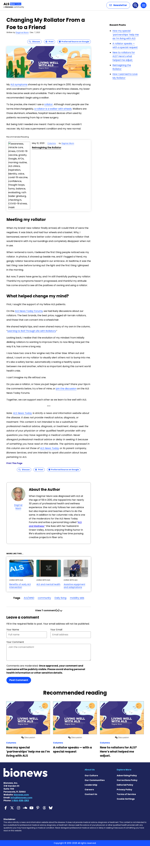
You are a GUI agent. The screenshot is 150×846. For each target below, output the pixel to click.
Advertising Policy (127, 775)
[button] (118, 5)
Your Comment (15, 642)
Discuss (35, 41)
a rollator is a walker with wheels (53, 108)
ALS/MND (29, 598)
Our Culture (91, 775)
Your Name (12, 629)
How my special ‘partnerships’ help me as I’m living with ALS (125, 34)
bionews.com (21, 794)
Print (50, 41)
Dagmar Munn (22, 32)
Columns (51, 143)
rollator (48, 104)
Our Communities (95, 780)
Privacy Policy (124, 789)
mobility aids (77, 598)
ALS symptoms (18, 84)
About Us (90, 769)
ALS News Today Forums (29, 311)
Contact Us (91, 794)
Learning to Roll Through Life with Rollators (31, 331)
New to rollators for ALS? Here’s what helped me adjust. (123, 56)
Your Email (56, 629)
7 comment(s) (47, 610)
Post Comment (18, 680)
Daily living (60, 598)
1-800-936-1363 (20, 800)
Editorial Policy (125, 784)
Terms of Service (126, 794)
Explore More (124, 769)
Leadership (91, 784)
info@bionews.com (21, 797)
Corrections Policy (127, 780)
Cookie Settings (126, 798)
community (44, 598)
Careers (89, 789)
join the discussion (66, 388)
